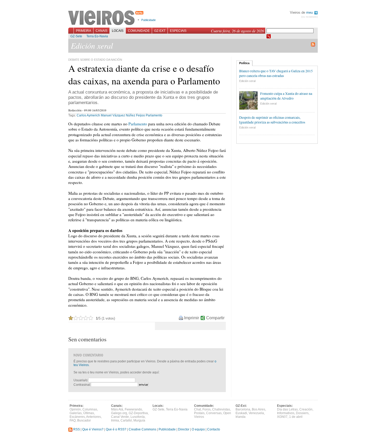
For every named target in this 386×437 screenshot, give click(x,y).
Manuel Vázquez (113, 115)
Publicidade (148, 20)
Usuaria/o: (81, 380)
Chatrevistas (221, 409)
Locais (117, 31)
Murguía (139, 420)
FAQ (73, 420)
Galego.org (119, 413)
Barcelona (243, 409)
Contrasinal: (82, 385)
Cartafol (126, 420)
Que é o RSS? (116, 429)
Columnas (89, 409)
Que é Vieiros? (92, 429)
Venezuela (256, 413)
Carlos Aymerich (88, 115)
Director (183, 429)
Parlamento (154, 115)
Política (244, 63)
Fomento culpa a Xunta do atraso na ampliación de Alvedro (286, 96)
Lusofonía (138, 417)
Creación (305, 409)
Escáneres (77, 417)
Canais (101, 31)
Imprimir (191, 318)
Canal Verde (120, 417)
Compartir (215, 318)
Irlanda (241, 417)
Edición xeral (247, 81)
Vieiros (106, 18)
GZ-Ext (159, 31)
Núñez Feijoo (135, 115)
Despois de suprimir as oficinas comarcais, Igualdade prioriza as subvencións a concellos (272, 120)
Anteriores (93, 417)
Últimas (88, 413)
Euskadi (241, 413)
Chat (197, 409)
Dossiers (302, 413)
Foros (206, 409)
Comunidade (139, 31)
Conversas (214, 413)
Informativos (285, 413)
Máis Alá (117, 409)
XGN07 (282, 417)
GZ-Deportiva (138, 413)
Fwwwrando (133, 409)
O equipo (198, 429)
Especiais (178, 31)
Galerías (76, 413)
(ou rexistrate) (309, 16)
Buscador (84, 420)
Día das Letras (287, 409)
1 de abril (295, 417)
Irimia (115, 420)
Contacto (213, 429)
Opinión (75, 409)
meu (310, 12)
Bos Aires (258, 409)
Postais (199, 413)
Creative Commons (142, 429)
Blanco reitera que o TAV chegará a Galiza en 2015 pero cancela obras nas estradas (276, 73)
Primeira (83, 31)
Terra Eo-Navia (97, 36)
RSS (76, 429)
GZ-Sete (76, 36)
